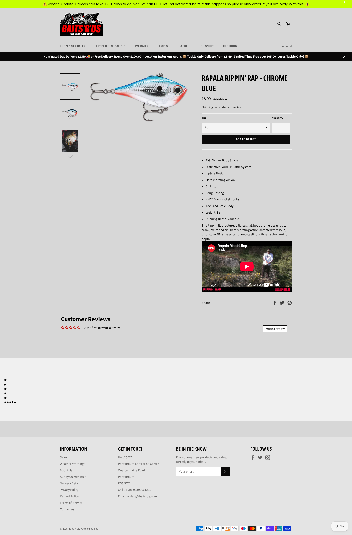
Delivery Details (70, 483)
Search (64, 457)
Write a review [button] (275, 329)
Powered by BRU (89, 529)
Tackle (184, 46)
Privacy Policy (69, 490)
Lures (163, 46)
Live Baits (141, 46)
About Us (66, 470)
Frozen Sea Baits (73, 46)
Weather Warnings (72, 464)
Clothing (230, 46)
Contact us (67, 509)
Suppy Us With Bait (73, 477)
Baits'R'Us (74, 529)
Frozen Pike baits (109, 46)
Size (204, 118)
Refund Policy (69, 496)
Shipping (207, 107)
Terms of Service (71, 503)
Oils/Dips (207, 46)
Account (287, 46)
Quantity (277, 118)
